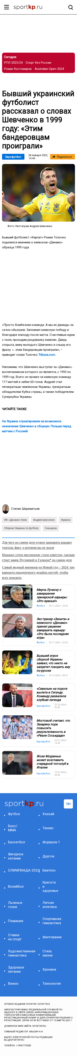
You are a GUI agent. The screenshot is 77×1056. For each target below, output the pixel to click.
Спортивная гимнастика (51, 921)
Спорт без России (38, 62)
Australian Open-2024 (49, 69)
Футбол (14, 814)
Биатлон (49, 870)
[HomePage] (32, 7)
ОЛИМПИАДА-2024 (16, 870)
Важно (13, 983)
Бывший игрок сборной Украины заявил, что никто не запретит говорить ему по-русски (53, 663)
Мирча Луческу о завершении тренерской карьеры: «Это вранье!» (52, 595)
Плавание (15, 921)
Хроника (49, 969)
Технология (51, 983)
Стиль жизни (48, 953)
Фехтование (51, 937)
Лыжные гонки (15, 905)
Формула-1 (51, 842)
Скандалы (51, 528)
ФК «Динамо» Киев (15, 519)
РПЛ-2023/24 (13, 62)
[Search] (69, 7)
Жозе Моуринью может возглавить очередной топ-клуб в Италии (52, 761)
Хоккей (48, 814)
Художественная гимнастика (16, 953)
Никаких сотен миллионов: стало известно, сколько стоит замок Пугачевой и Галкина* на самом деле (38, 557)
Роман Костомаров (18, 69)
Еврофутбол (13, 156)
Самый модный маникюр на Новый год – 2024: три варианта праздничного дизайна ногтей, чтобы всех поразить (38, 572)
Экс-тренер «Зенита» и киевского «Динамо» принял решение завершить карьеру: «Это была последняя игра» (53, 628)
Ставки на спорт (15, 937)
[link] (38, 193)
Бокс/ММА (12, 828)
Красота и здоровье (50, 886)
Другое (48, 856)
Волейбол (16, 886)
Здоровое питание (16, 969)
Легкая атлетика (50, 905)
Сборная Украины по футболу (21, 528)
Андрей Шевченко (44, 519)
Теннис (48, 828)
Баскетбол (16, 842)
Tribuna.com (46, 355)
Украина (65, 519)
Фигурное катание (15, 856)
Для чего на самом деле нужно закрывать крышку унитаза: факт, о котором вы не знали (37, 545)
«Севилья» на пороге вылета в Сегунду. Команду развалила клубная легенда (52, 694)
